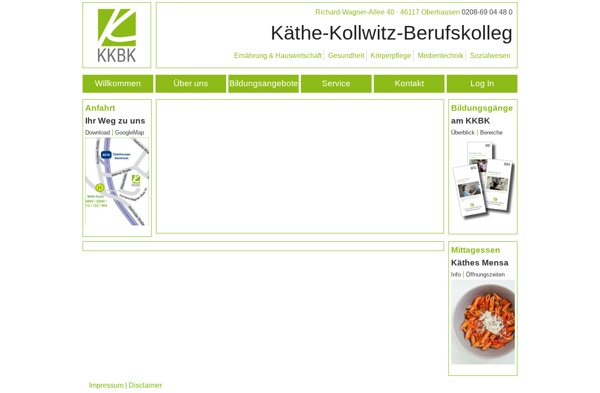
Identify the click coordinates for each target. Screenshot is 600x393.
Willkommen (118, 83)
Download (97, 132)
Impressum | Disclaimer (125, 385)
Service (336, 83)
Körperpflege (391, 55)
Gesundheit (346, 55)
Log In (482, 83)
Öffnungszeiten (485, 274)
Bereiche (491, 132)
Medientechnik (440, 55)
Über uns (190, 83)
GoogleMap (129, 132)
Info (457, 274)
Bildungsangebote (263, 83)
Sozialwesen (490, 55)
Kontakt (409, 83)
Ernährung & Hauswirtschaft (278, 55)
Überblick (463, 132)
